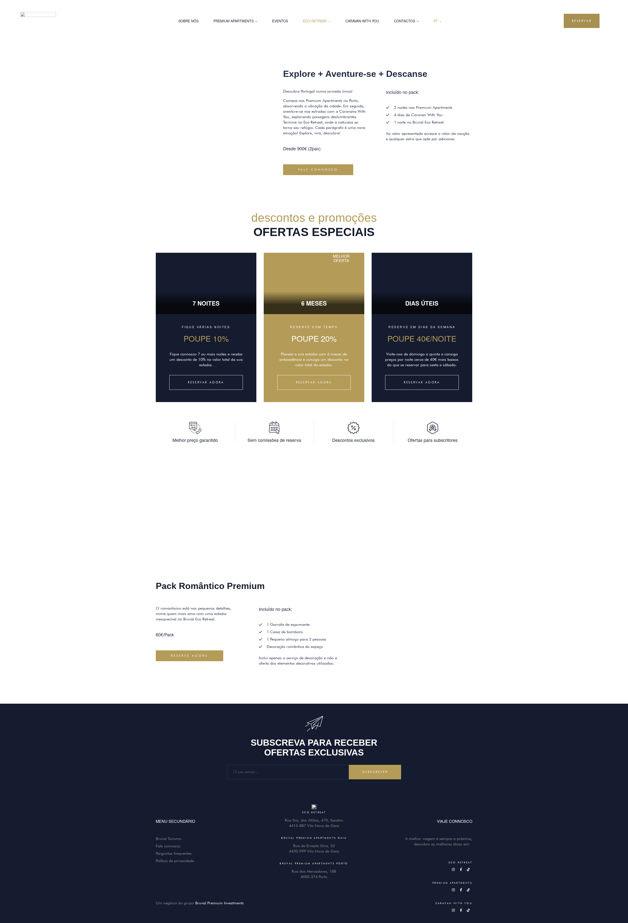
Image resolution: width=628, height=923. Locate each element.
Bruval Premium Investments (219, 903)
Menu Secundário (175, 821)
